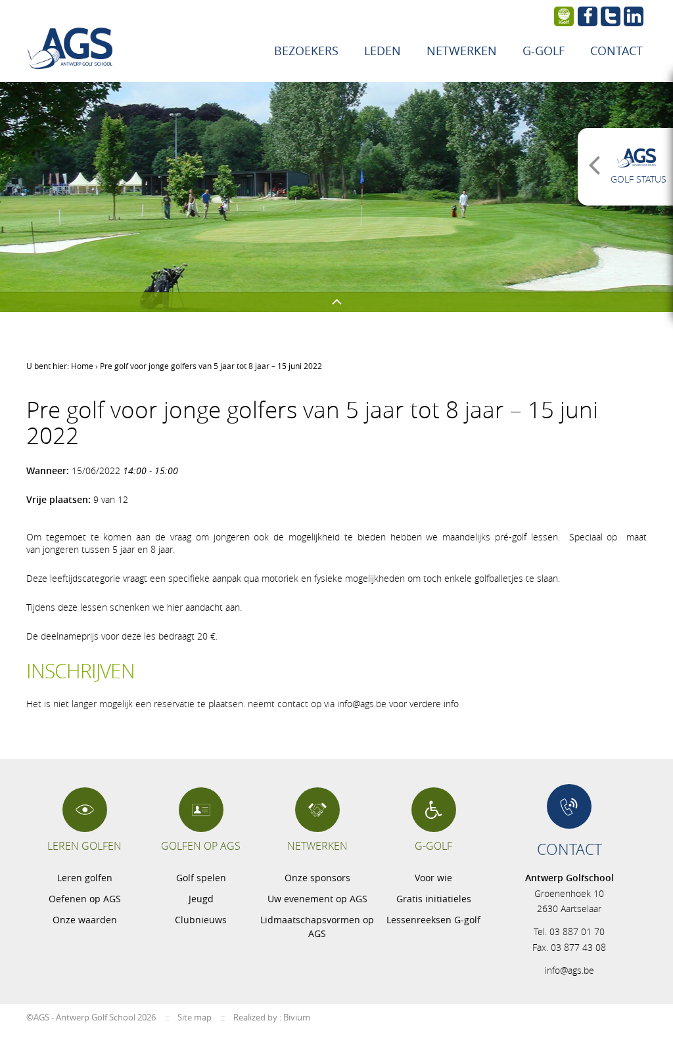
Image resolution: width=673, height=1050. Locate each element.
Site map (194, 1017)
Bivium (296, 1017)
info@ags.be (569, 970)
